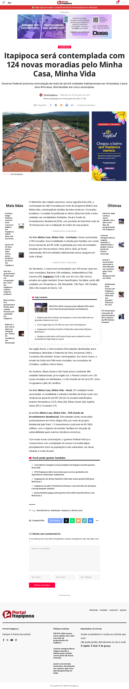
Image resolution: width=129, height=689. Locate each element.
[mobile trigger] (5, 3)
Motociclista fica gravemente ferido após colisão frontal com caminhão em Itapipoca (9, 309)
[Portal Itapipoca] (64, 2)
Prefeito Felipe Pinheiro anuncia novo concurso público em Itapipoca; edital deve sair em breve (9, 226)
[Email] (61, 105)
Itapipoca (64, 47)
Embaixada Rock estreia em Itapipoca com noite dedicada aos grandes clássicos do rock (110, 294)
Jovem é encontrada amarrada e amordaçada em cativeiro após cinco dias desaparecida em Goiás (109, 269)
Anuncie (113, 610)
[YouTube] (11, 640)
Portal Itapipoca (50, 95)
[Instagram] (16, 640)
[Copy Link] (84, 520)
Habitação (55, 510)
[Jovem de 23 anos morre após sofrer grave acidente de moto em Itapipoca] (21, 255)
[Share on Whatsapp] (72, 520)
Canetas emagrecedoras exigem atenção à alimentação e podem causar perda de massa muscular (107, 244)
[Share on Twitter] (55, 105)
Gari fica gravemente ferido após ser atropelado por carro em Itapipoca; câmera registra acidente (9, 282)
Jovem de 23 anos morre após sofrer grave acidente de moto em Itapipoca (9, 254)
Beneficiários (43, 510)
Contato (103, 610)
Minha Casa (77, 510)
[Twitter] (7, 640)
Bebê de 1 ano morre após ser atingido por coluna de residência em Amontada (10, 333)
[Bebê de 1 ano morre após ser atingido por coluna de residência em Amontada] (21, 333)
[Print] (66, 105)
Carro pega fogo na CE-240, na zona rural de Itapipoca (61, 325)
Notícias (94, 610)
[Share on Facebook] (50, 105)
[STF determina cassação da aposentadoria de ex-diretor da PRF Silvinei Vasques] (121, 316)
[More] (72, 105)
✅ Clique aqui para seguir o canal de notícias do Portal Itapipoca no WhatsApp (64, 7)
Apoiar (123, 610)
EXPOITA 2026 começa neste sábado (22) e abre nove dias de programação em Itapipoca (109, 221)
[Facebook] (4, 640)
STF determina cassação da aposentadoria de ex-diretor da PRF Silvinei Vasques (108, 316)
